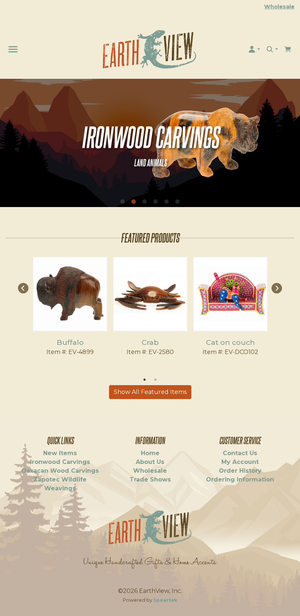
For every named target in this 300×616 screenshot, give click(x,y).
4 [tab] (155, 201)
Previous (23, 288)
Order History (240, 470)
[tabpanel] (150, 143)
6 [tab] (177, 201)
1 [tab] (122, 201)
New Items (60, 453)
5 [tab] (166, 201)
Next (276, 288)
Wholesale (279, 6)
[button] (254, 49)
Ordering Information (240, 479)
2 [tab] (133, 201)
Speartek (165, 600)
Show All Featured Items (150, 391)
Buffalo (70, 342)
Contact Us (240, 453)
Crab (150, 342)
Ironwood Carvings (60, 461)
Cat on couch (230, 342)
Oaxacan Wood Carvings (60, 470)
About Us (150, 461)
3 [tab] (144, 201)
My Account (240, 461)
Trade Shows (150, 479)
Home (150, 453)
